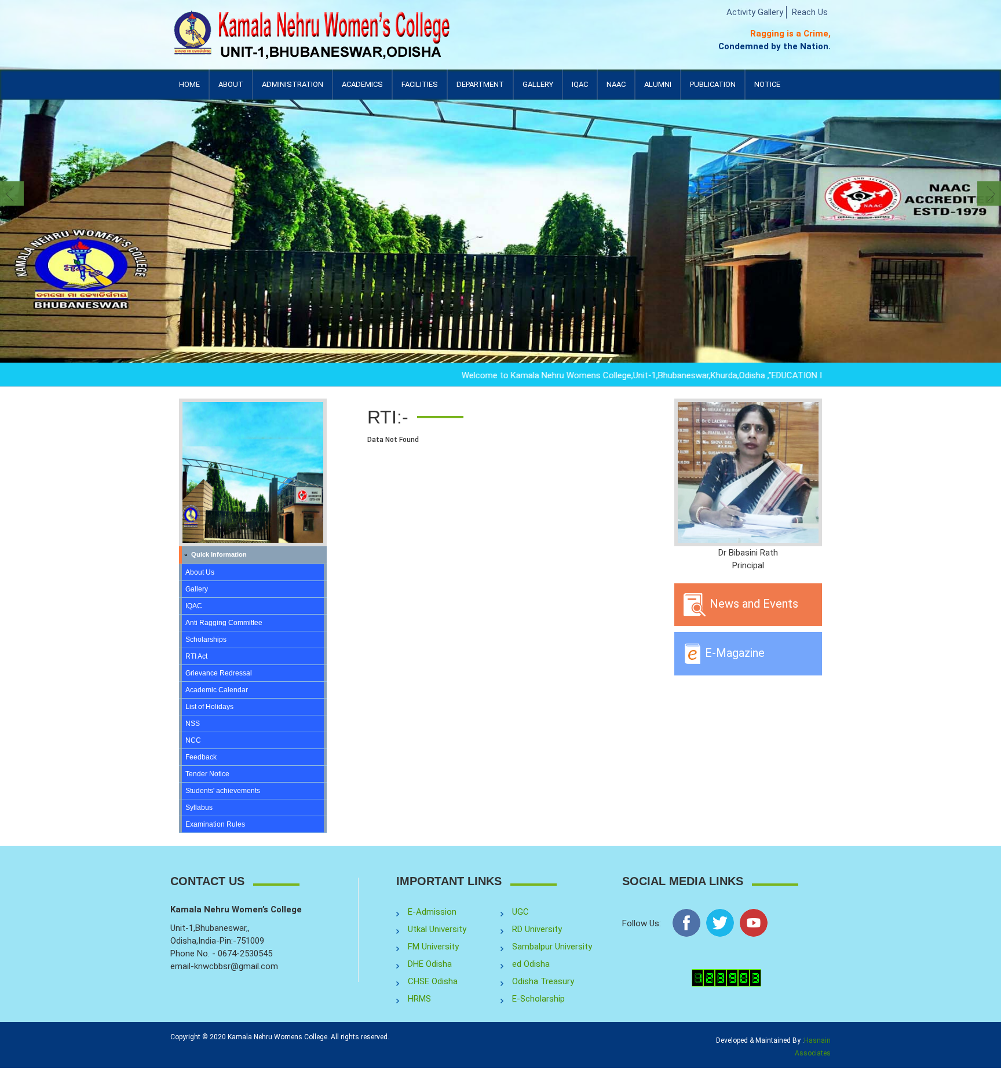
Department (480, 84)
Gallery (538, 84)
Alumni (657, 90)
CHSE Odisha (433, 981)
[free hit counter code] (726, 977)
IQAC (580, 90)
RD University (537, 929)
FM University (433, 946)
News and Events (752, 604)
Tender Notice (207, 774)
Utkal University (437, 929)
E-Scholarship (538, 998)
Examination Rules (215, 824)
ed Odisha (531, 964)
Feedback (201, 757)
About (230, 90)
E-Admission (432, 912)
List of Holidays (209, 707)
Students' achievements (222, 791)
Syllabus (199, 807)
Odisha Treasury (543, 981)
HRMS (419, 998)
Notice (767, 84)
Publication (713, 90)
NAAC (616, 84)
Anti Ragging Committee (223, 623)
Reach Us (810, 12)
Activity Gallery (754, 12)
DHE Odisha (430, 964)
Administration (292, 90)
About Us (199, 572)
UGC (520, 912)
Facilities (419, 90)
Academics (362, 90)
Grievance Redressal (218, 673)
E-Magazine (733, 653)
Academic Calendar (216, 690)
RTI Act (196, 656)
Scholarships (205, 639)
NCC (193, 740)
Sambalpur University (552, 946)
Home (189, 84)
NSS (192, 723)
